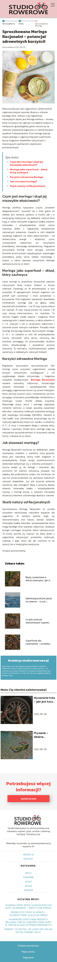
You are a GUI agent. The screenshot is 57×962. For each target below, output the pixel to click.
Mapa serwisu (28, 951)
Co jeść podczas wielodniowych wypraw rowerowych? (37, 621)
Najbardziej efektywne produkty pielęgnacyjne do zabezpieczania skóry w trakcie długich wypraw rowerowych (28, 922)
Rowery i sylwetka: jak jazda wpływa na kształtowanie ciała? (28, 930)
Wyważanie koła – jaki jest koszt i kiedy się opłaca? (44, 699)
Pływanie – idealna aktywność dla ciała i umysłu (43, 735)
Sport (28, 881)
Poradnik (28, 877)
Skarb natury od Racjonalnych (27, 186)
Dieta (21, 23)
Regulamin (28, 957)
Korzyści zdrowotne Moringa (26, 177)
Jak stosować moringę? (23, 181)
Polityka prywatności (28, 945)
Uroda (28, 886)
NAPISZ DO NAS (28, 798)
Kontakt (28, 859)
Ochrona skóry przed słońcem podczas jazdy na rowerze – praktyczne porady (28, 906)
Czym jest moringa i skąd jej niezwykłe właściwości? (26, 163)
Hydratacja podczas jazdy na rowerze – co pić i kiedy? (39, 600)
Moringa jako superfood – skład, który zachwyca (29, 171)
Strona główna (8, 23)
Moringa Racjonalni (43, 379)
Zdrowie (28, 890)
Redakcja (28, 854)
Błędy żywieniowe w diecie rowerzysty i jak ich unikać (38, 579)
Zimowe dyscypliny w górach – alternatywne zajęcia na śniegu (28, 913)
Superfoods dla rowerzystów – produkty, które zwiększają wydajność (38, 642)
